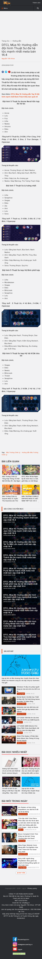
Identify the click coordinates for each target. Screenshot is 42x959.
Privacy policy (32, 888)
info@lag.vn (26, 903)
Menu (5, 8)
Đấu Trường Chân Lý (13, 452)
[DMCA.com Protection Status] (20, 953)
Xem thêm (21, 872)
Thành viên (36, 3)
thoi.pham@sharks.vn (22, 909)
